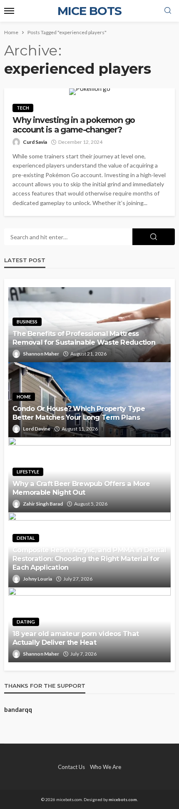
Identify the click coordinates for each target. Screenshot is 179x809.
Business (27, 321)
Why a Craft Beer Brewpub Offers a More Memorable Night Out (81, 487)
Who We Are (105, 767)
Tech (23, 107)
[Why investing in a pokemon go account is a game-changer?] (89, 91)
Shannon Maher (41, 354)
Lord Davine (36, 429)
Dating (26, 621)
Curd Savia (35, 142)
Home (24, 396)
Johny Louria (37, 579)
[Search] (168, 11)
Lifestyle (28, 471)
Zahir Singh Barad (43, 504)
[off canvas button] (9, 11)
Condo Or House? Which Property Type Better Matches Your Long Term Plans (78, 412)
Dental (26, 538)
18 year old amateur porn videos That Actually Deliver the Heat (75, 637)
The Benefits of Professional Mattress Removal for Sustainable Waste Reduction (83, 337)
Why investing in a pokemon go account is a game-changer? (73, 125)
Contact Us (71, 767)
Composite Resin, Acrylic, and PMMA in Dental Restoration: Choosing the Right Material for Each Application (89, 558)
